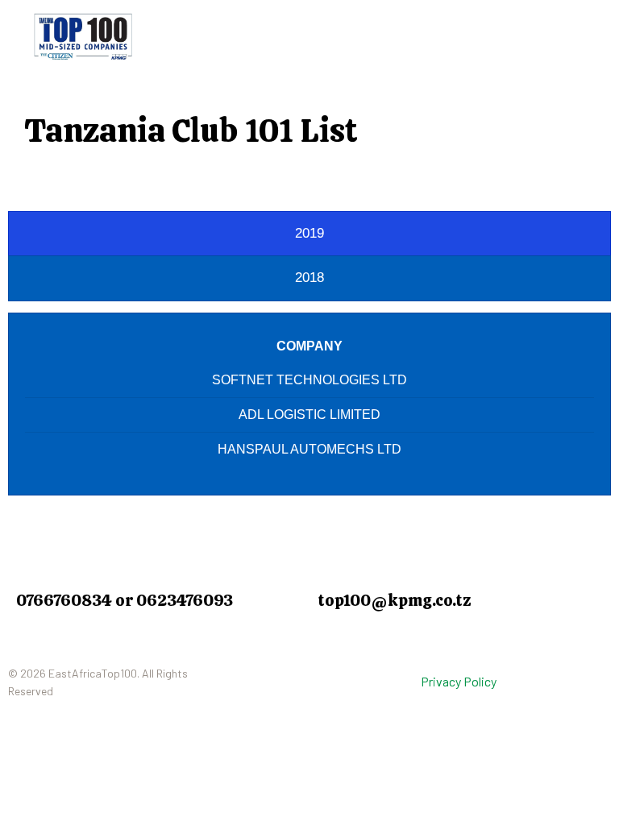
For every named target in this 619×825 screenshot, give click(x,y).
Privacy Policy (458, 681)
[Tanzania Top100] (83, 36)
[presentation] (309, 233)
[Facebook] (234, 685)
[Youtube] (320, 685)
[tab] (309, 233)
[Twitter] (277, 685)
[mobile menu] (559, 36)
